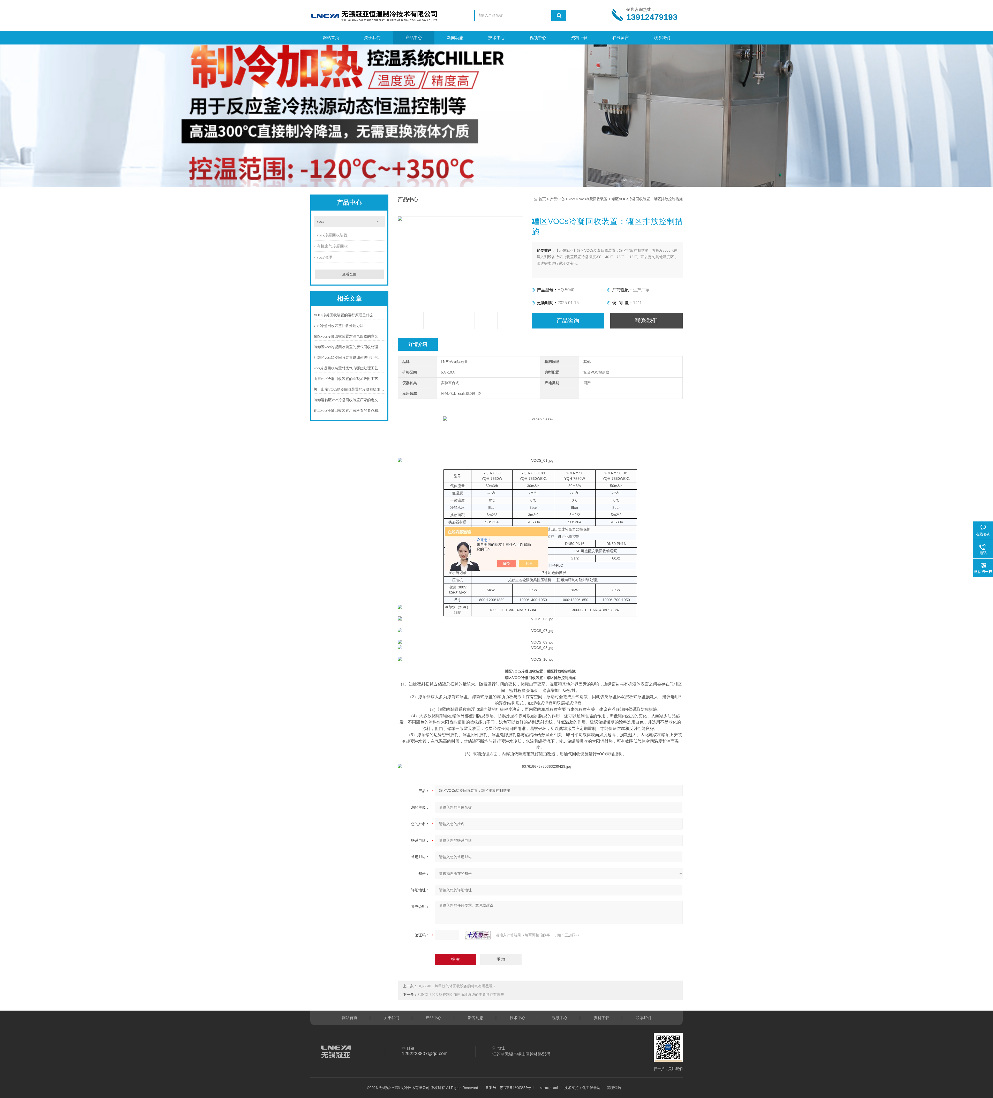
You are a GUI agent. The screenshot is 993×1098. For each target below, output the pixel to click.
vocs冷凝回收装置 (332, 235)
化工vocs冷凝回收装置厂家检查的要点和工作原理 (349, 411)
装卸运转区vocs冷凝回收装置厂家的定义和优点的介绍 (349, 400)
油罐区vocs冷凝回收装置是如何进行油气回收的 (349, 358)
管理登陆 (614, 1088)
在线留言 (620, 37)
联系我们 (662, 37)
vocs (320, 221)
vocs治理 (324, 257)
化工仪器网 (591, 1088)
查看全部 (349, 274)
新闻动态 (455, 37)
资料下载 (579, 37)
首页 (542, 199)
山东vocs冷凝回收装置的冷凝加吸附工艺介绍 (349, 379)
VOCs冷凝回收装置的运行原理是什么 (343, 315)
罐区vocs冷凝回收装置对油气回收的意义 (346, 336)
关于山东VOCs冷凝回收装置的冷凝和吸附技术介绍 (349, 389)
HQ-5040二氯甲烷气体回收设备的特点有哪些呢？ (456, 986)
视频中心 (538, 37)
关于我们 (372, 37)
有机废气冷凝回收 (332, 246)
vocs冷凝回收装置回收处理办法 (339, 326)
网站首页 (331, 37)
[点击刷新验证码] (478, 935)
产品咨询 (567, 320)
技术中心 (496, 37)
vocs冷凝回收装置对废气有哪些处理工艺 (346, 368)
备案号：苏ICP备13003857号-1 (509, 1088)
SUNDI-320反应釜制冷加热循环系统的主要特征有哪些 (460, 995)
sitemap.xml (549, 1088)
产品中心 (413, 37)
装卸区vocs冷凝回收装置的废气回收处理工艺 (349, 347)
